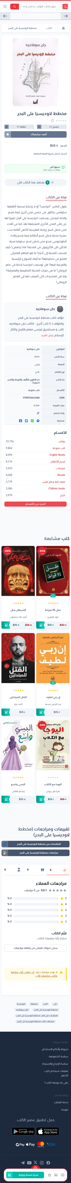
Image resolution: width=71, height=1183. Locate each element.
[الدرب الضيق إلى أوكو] (5, 16)
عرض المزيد (47, 335)
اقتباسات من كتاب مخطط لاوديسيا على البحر (37, 1016)
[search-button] (14, 6)
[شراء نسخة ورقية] (53, 625)
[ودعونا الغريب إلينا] (66, 16)
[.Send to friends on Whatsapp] (32, 420)
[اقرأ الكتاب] (53, 595)
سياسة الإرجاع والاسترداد (55, 1064)
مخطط (34, 1004)
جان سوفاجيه (45, 309)
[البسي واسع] (18, 745)
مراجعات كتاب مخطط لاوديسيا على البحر (35, 1021)
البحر (45, 1004)
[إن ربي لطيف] (53, 658)
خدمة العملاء (61, 1102)
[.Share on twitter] (26, 420)
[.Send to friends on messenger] (38, 420)
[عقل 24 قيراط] (53, 571)
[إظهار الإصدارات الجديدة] (35, 1167)
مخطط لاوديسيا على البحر (46, 1010)
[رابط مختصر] (23, 413)
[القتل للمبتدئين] (18, 658)
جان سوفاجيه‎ (22, 1010)
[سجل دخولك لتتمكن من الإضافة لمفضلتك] (52, 120)
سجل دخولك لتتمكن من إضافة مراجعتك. (36, 948)
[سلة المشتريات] (56, 1175)
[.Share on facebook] (20, 420)
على (55, 1004)
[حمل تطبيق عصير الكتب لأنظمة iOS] (47, 1131)
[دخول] (49, 1175)
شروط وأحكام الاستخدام (55, 1049)
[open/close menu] (5, 6)
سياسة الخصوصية (58, 1056)
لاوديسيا (21, 1004)
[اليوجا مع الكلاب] (53, 745)
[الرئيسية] (63, 28)
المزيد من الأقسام (35, 504)
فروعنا (64, 1109)
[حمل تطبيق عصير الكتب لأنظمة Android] (23, 1131)
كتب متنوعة (34, 390)
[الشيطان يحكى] (18, 571)
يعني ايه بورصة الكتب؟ (56, 1082)
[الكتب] (62, 1175)
